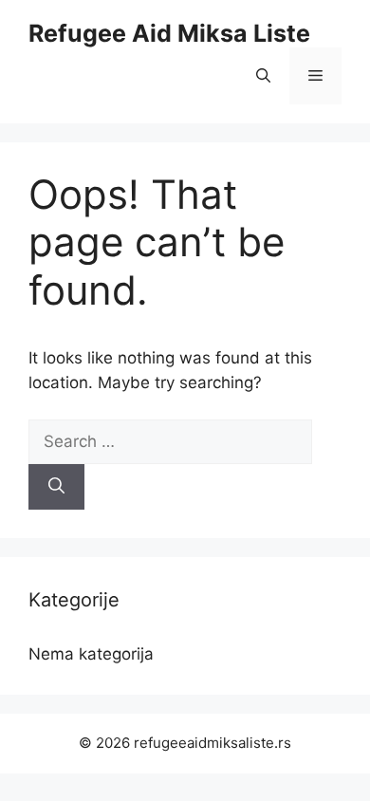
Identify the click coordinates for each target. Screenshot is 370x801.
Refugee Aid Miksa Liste (169, 33)
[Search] (56, 487)
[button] (263, 75)
